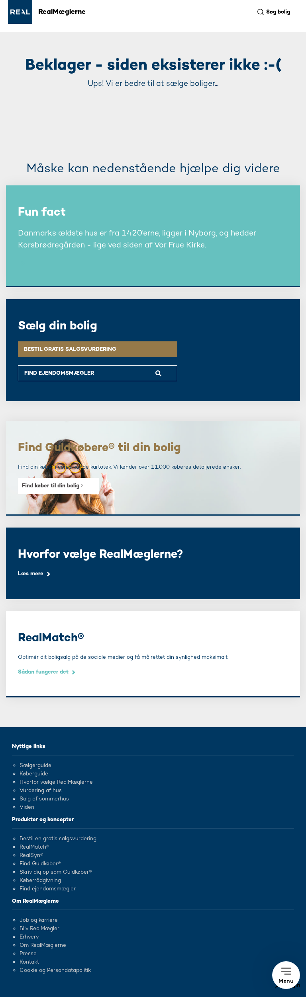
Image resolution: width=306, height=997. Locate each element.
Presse (28, 953)
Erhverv (29, 937)
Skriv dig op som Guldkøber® (56, 872)
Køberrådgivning (40, 880)
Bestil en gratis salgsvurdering (58, 838)
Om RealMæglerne (35, 901)
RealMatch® (34, 847)
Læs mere (30, 573)
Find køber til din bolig (51, 486)
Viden (27, 807)
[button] (286, 975)
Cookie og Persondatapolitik (55, 970)
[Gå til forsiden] (20, 12)
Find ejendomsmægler (48, 889)
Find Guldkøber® (40, 864)
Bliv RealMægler (39, 928)
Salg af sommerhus (44, 799)
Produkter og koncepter (43, 819)
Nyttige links (28, 746)
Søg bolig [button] (278, 12)
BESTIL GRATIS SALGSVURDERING (70, 349)
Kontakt (29, 962)
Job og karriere (39, 920)
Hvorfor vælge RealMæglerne (56, 782)
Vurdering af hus (41, 790)
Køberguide (34, 774)
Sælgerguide (35, 765)
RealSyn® (31, 855)
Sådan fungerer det (43, 672)
